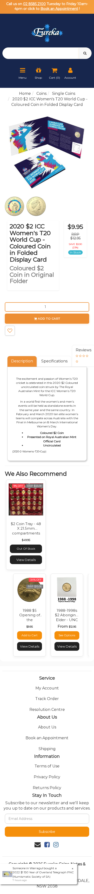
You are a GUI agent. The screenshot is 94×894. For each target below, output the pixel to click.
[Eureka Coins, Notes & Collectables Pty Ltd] (47, 30)
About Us (47, 727)
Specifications (54, 361)
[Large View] (14, 206)
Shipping (47, 748)
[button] (10, 331)
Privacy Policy (47, 777)
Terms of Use (47, 766)
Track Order (47, 698)
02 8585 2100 (34, 4)
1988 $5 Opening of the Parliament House (29, 619)
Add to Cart (49, 318)
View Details (26, 560)
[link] (47, 845)
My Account (47, 688)
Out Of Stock (26, 548)
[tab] (22, 361)
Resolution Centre (47, 709)
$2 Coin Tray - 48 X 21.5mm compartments (26, 528)
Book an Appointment (59, 8)
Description (22, 361)
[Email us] (37, 845)
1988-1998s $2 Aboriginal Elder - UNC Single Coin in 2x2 (67, 619)
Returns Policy (47, 787)
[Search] (85, 53)
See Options (67, 635)
